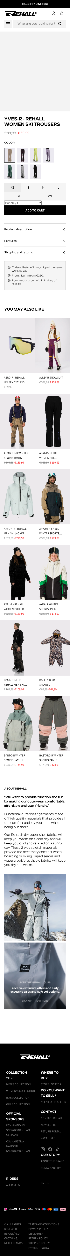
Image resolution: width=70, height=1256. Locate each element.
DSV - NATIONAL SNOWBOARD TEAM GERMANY (18, 1130)
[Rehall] (20, 13)
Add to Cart (35, 210)
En (42, 1183)
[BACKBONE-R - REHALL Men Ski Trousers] (17, 648)
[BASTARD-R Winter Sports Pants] (52, 723)
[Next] (63, 4)
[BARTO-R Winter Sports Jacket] (17, 723)
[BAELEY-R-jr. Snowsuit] (52, 648)
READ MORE (41, 1000)
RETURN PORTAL (51, 1131)
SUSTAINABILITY (51, 1168)
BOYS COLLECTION (17, 1097)
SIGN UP (27, 1000)
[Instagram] (43, 1149)
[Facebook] (50, 1149)
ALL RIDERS (13, 1185)
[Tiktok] (58, 1149)
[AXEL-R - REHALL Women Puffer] (17, 572)
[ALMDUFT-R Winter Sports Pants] (17, 421)
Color (9, 142)
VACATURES (48, 1138)
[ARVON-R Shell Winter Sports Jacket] (52, 496)
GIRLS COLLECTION (18, 1104)
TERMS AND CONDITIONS (43, 1224)
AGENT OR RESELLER (53, 1102)
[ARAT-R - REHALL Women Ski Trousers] (52, 421)
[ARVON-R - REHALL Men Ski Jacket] (17, 496)
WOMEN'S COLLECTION (20, 1091)
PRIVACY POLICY (38, 1229)
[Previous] (7, 4)
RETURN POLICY (38, 1238)
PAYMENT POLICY (38, 1248)
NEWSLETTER (49, 1125)
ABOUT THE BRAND (52, 1161)
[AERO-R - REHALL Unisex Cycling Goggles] (17, 345)
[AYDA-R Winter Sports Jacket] (52, 572)
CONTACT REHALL (52, 1118)
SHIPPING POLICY (39, 1243)
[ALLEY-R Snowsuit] (52, 345)
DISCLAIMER (35, 1233)
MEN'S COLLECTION (18, 1084)
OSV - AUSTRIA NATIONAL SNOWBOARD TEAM (18, 1146)
